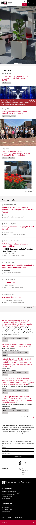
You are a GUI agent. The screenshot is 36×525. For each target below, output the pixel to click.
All (22, 468)
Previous (1, 33)
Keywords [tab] (19, 338)
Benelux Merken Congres (11, 297)
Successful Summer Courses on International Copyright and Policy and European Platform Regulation (16, 153)
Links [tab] (12, 338)
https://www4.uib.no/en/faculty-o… (14, 234)
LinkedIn (24, 463)
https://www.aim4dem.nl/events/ (14, 217)
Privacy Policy (18, 517)
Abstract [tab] (5, 338)
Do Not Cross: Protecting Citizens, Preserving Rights (15, 245)
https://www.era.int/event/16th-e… (14, 255)
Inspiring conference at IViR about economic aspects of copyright (14, 112)
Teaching (11, 158)
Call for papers (6, 82)
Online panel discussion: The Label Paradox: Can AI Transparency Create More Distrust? (18, 209)
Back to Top (4, 522)
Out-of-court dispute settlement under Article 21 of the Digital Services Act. (16, 345)
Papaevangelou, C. (22, 332)
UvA (16, 483)
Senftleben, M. (29, 386)
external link (28, 325)
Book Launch (8, 270)
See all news (28, 191)
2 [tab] (20, 63)
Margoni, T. (5, 404)
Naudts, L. (13, 332)
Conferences (6, 116)
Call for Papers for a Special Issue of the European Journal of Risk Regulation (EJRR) (16, 78)
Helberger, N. (6, 328)
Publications (25, 470)
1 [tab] (16, 63)
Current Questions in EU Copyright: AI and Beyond (18, 228)
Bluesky (24, 462)
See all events (28, 307)
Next (35, 33)
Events (23, 474)
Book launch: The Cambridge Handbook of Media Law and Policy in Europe (18, 266)
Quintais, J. (13, 348)
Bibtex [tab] (4, 340)
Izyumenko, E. (6, 368)
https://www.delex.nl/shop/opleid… (14, 302)
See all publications (26, 417)
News (14, 116)
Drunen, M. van (12, 330)
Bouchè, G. (23, 328)
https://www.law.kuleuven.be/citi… (14, 287)
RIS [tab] (26, 338)
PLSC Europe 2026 (8, 282)
